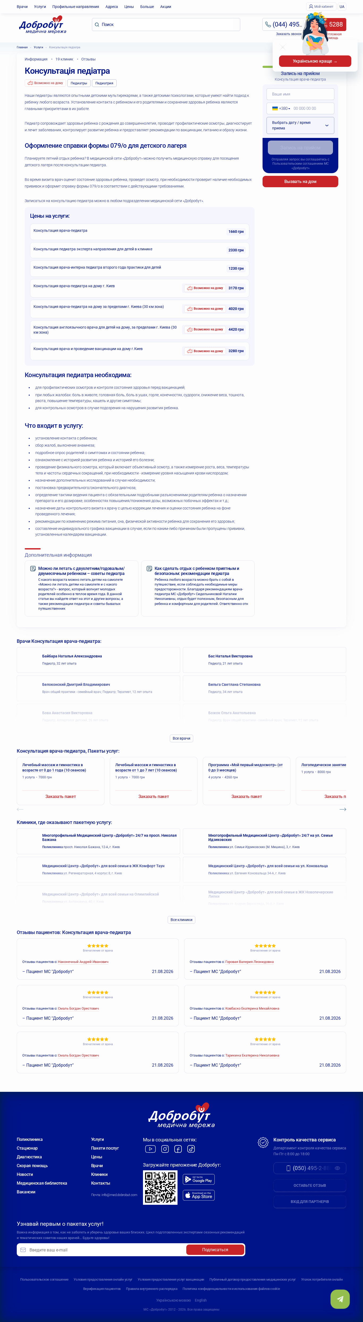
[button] (279, 108)
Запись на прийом (300, 147)
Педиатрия (104, 83)
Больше (147, 7)
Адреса (111, 7)
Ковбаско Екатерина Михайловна (252, 1008)
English (201, 1300)
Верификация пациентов (102, 1289)
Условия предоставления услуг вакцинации (171, 1279)
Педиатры (79, 83)
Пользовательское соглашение (44, 1279)
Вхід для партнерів (310, 1201)
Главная (22, 47)
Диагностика (29, 1156)
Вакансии (26, 1191)
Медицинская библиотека (42, 1183)
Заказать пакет (60, 796)
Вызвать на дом (300, 181)
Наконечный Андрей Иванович (83, 962)
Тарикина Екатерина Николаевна (252, 1055)
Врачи (22, 7)
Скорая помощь (32, 1165)
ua (342, 7)
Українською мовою (173, 1300)
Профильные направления (75, 7)
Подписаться (215, 1249)
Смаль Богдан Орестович (78, 1008)
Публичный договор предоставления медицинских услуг (252, 1279)
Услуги (40, 7)
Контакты (100, 1183)
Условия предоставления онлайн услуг (103, 1279)
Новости (25, 1174)
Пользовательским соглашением (297, 164)
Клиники (99, 1174)
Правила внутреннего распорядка (151, 1289)
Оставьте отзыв (310, 1185)
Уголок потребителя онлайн (322, 1279)
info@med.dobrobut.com (119, 1195)
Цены (129, 7)
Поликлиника (30, 1139)
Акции (165, 7)
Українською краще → (315, 61)
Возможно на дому (48, 83)
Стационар (27, 1148)
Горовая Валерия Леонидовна (249, 962)
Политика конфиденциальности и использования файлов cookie (231, 1289)
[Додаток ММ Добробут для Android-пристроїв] (199, 1179)
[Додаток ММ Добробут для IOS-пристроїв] (199, 1195)
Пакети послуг (105, 1148)
